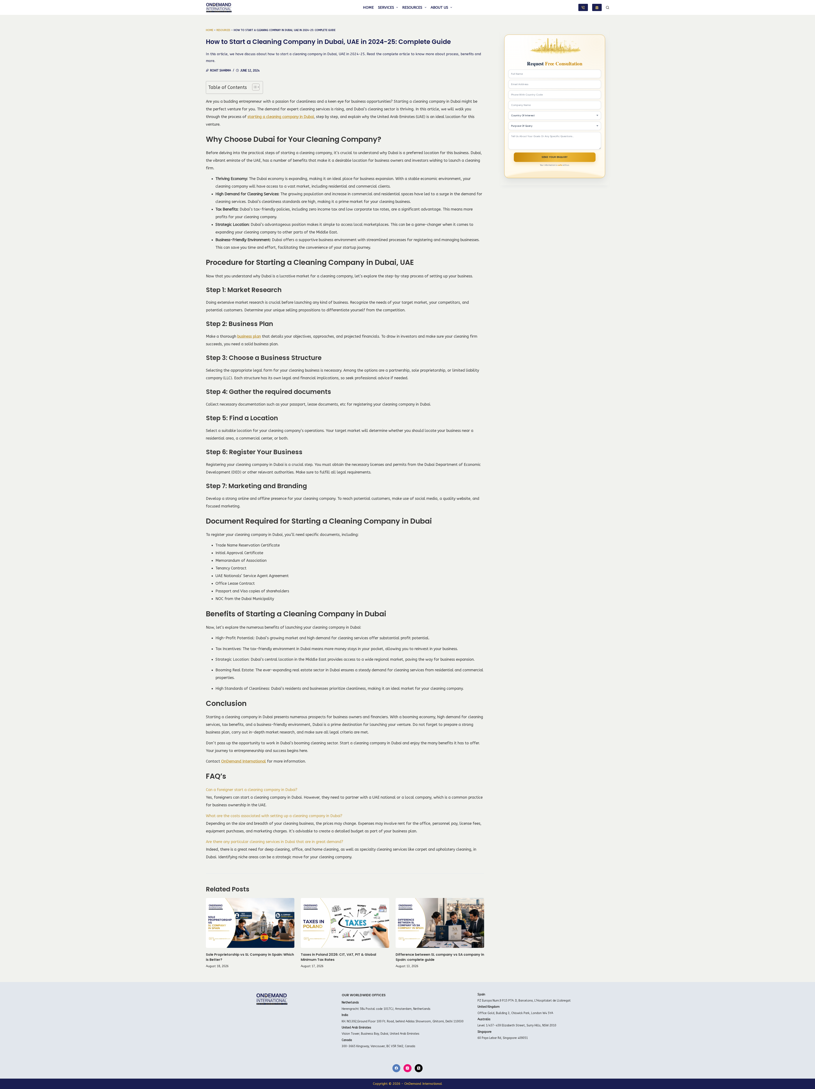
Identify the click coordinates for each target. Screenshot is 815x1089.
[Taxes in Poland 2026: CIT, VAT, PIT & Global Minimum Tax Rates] (345, 923)
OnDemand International (243, 761)
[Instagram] (407, 1068)
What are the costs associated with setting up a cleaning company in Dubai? (274, 816)
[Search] (607, 7)
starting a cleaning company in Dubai (280, 116)
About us (439, 7)
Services (386, 7)
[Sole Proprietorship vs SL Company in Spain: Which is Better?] (250, 923)
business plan (249, 336)
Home (368, 7)
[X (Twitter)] (419, 1068)
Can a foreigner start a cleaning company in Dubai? (251, 789)
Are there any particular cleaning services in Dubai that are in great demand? (274, 841)
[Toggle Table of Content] (254, 87)
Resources (412, 7)
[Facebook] (396, 1068)
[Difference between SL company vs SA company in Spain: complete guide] (440, 923)
